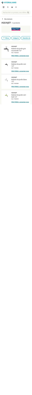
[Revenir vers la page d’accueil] (8, 2)
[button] (16, 12)
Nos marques (8, 19)
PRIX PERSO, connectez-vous (20, 56)
